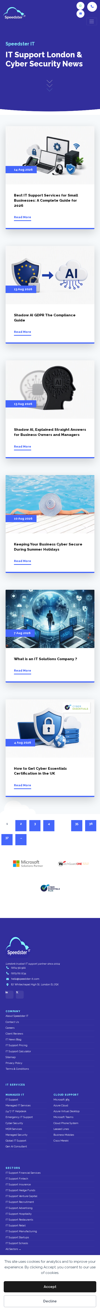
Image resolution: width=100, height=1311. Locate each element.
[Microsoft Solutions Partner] (26, 864)
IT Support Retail (16, 1225)
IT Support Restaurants (19, 1219)
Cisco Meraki (61, 1140)
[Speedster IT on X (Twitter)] (20, 995)
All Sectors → (13, 1249)
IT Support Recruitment (20, 1202)
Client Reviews (14, 1033)
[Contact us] (80, 14)
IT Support (12, 1099)
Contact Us (12, 1022)
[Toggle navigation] (91, 21)
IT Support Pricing (16, 1045)
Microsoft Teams (63, 1117)
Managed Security (16, 1134)
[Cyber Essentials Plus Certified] (50, 888)
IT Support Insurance (18, 1184)
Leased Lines (61, 1129)
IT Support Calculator (18, 1051)
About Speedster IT (17, 1016)
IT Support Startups (17, 1237)
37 (7, 837)
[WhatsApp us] (80, 6)
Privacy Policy (14, 1063)
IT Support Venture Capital (21, 1196)
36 (91, 823)
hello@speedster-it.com (25, 978)
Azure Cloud (60, 1105)
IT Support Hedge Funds (20, 1190)
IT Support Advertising (19, 1208)
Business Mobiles (63, 1134)
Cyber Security (14, 1123)
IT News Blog (13, 1039)
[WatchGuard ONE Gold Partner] (73, 864)
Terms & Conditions (17, 1068)
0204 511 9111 (18, 967)
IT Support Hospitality (19, 1213)
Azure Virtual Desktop (66, 1111)
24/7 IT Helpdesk (16, 1111)
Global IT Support (16, 1140)
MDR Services (14, 1129)
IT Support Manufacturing (21, 1231)
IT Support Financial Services (23, 1172)
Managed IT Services (18, 1105)
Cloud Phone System (65, 1123)
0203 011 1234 (18, 973)
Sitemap (11, 1057)
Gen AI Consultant (16, 1146)
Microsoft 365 (61, 1099)
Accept (50, 1287)
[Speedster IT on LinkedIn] (9, 995)
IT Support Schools (17, 1243)
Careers (10, 1027)
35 (76, 823)
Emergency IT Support (19, 1117)
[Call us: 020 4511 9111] (92, 7)
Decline (50, 1301)
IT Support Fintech (17, 1178)
